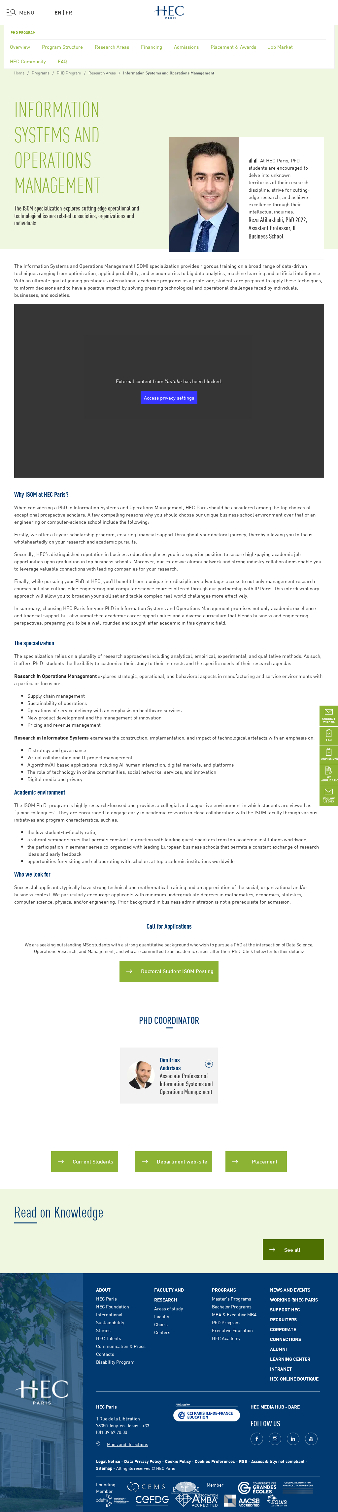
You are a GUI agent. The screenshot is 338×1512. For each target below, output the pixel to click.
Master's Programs (231, 1298)
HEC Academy (226, 1338)
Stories (103, 1330)
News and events (290, 1289)
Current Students (93, 1161)
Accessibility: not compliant (278, 1461)
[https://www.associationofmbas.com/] (196, 1500)
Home (19, 72)
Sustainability (110, 1322)
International (109, 1314)
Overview (20, 46)
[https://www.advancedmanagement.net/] (298, 1488)
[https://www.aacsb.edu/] (241, 1501)
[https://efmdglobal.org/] (277, 1501)
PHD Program (23, 32)
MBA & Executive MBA (234, 1314)
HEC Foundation (112, 1306)
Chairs (161, 1324)
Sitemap (104, 1468)
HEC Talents (108, 1338)
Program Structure (62, 46)
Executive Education (232, 1330)
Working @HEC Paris (294, 1299)
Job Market (280, 46)
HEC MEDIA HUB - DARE (275, 1406)
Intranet (281, 1368)
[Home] (169, 11)
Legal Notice (108, 1461)
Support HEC (285, 1309)
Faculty (161, 1316)
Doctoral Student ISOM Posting (177, 970)
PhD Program (226, 1322)
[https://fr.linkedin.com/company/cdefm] (112, 1501)
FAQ (62, 61)
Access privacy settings (169, 397)
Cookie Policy (178, 1461)
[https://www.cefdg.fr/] (152, 1500)
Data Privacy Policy (142, 1461)
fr (69, 12)
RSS (243, 1461)
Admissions (186, 46)
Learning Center (290, 1359)
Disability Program (115, 1361)
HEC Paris (106, 1298)
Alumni (278, 1349)
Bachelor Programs (232, 1306)
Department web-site (182, 1161)
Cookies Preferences (215, 1461)
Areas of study (168, 1308)
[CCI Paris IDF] (206, 1411)
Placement (264, 1161)
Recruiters (283, 1319)
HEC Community (28, 61)
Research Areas (112, 46)
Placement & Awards (233, 46)
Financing (151, 46)
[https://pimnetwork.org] (185, 1487)
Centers (162, 1332)
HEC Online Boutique (294, 1378)
